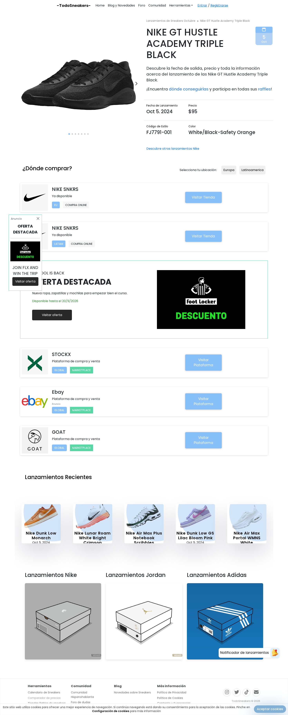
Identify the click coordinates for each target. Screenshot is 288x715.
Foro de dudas (80, 702)
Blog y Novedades (121, 5)
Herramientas (179, 5)
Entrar (202, 5)
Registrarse (219, 5)
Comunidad (157, 5)
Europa (228, 170)
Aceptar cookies (270, 709)
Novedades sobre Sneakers (132, 692)
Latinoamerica (252, 170)
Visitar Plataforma (203, 362)
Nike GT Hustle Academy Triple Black (225, 21)
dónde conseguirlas (188, 89)
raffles (264, 89)
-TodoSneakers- (74, 5)
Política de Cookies (170, 698)
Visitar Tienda (203, 197)
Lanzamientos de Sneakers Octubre (170, 21)
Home (100, 5)
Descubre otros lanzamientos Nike (172, 148)
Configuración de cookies (110, 711)
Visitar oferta (52, 315)
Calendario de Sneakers (44, 692)
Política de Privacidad (171, 692)
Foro (141, 5)
